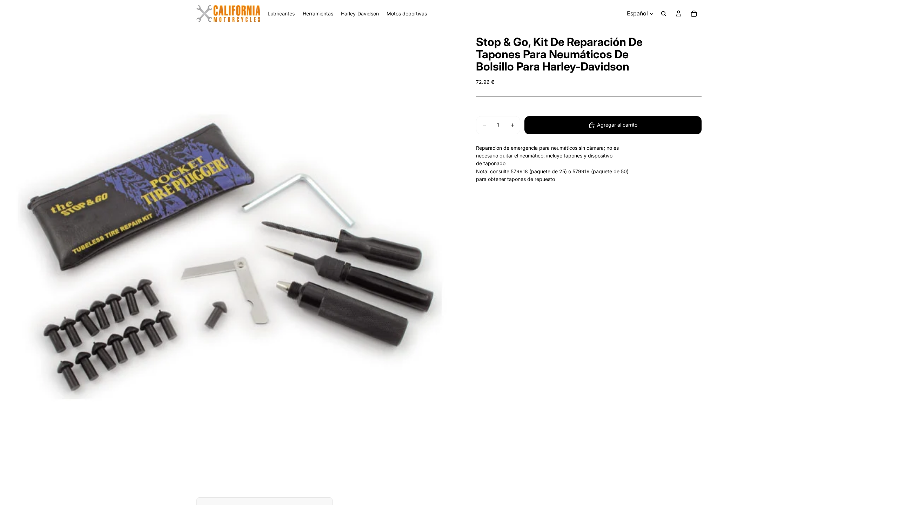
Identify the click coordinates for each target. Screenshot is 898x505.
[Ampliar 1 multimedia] (230, 257)
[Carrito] (694, 13)
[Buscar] (663, 13)
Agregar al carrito (617, 125)
